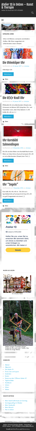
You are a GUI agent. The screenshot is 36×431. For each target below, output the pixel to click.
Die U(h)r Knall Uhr (13, 98)
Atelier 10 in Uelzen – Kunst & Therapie (17, 6)
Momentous (26, 429)
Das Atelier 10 (9, 369)
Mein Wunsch (9, 407)
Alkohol (7, 365)
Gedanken (8, 374)
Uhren (6, 79)
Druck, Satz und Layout (12, 371)
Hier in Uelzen (9, 409)
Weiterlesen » (8, 74)
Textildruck (8, 383)
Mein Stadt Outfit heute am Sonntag (16, 401)
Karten (7, 376)
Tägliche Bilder (9, 380)
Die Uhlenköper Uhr (14, 62)
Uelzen (7, 385)
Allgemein (8, 367)
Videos (7, 389)
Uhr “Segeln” (10, 184)
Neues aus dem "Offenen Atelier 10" (16, 378)
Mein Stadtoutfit (10, 405)
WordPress (16, 429)
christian (26, 66)
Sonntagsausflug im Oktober (13, 403)
